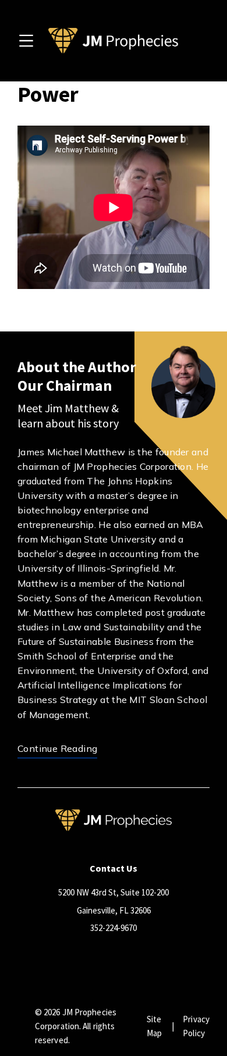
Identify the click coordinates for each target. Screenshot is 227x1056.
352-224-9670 (113, 927)
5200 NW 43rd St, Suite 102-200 (113, 892)
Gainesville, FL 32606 (114, 910)
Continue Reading (57, 748)
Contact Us (113, 868)
